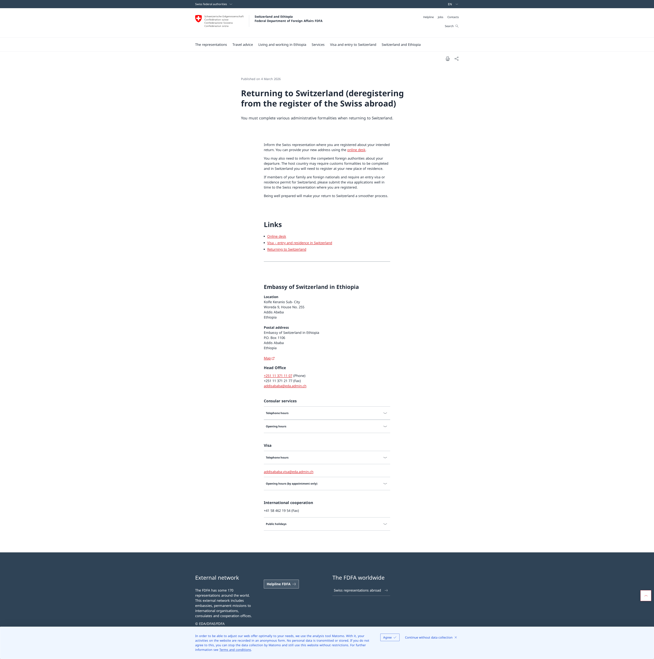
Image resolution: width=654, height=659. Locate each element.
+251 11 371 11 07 (278, 375)
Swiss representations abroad (357, 590)
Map (267, 358)
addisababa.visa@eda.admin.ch (288, 471)
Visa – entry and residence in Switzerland (299, 243)
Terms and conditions (235, 650)
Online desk (276, 236)
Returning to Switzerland (286, 249)
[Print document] (447, 58)
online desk (356, 150)
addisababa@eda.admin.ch (285, 386)
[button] (211, 44)
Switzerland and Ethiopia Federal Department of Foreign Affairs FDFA (288, 18)
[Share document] (456, 58)
